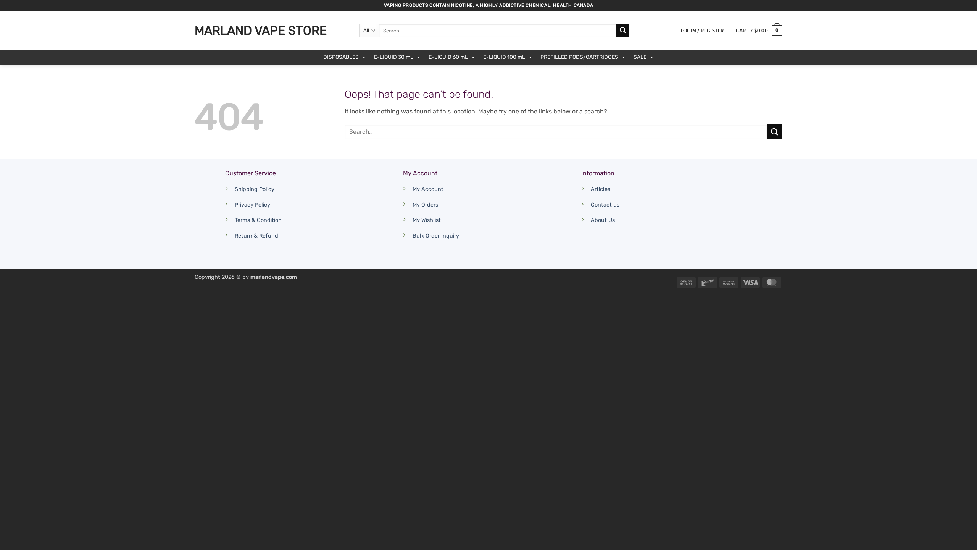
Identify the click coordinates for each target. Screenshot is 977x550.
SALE (640, 57)
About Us (603, 220)
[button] (702, 30)
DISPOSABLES (341, 57)
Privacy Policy (252, 205)
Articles (600, 189)
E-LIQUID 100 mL (504, 57)
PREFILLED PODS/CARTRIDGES (579, 57)
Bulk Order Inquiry (436, 236)
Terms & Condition (258, 220)
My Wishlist (427, 220)
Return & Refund (256, 236)
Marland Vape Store (261, 30)
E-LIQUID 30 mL (393, 57)
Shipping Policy (254, 189)
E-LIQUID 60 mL (448, 57)
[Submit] (622, 30)
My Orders (425, 205)
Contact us (605, 205)
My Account (428, 189)
